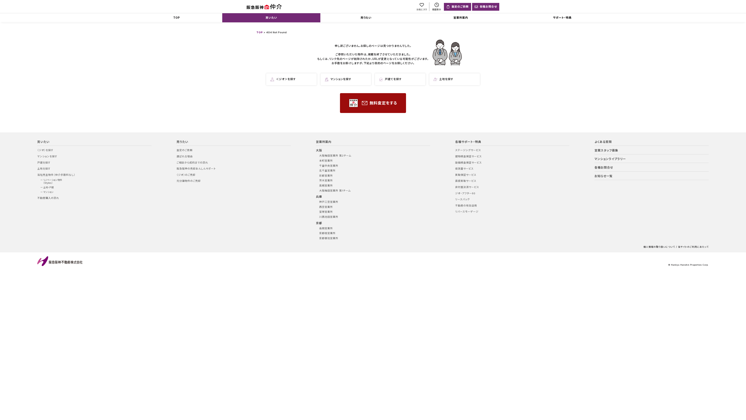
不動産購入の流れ (48, 198)
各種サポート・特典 (468, 142)
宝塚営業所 (326, 211)
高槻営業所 (326, 185)
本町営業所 (326, 160)
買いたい (271, 17)
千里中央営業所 (328, 165)
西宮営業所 (326, 207)
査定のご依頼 (185, 150)
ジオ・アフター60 (465, 193)
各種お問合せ (603, 167)
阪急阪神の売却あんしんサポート (196, 168)
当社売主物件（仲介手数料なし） (56, 174)
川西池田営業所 (328, 216)
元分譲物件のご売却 (189, 180)
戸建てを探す (393, 79)
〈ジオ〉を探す (45, 150)
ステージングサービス (468, 150)
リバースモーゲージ (466, 211)
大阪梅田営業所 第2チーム (335, 155)
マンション (48, 192)
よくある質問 (603, 142)
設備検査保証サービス (468, 162)
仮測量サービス (464, 168)
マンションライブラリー (610, 159)
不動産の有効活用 (466, 205)
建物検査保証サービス (468, 156)
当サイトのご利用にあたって (693, 247)
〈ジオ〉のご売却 (186, 174)
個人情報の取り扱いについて (659, 247)
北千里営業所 (327, 170)
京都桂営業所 (327, 233)
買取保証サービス (465, 174)
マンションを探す (340, 79)
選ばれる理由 (185, 156)
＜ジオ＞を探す (286, 79)
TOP (176, 17)
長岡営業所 (326, 228)
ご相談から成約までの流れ (192, 162)
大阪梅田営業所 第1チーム (335, 190)
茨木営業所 (326, 180)
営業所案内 (460, 17)
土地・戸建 (48, 187)
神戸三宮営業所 (328, 201)
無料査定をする (383, 103)
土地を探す (446, 79)
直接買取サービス (465, 180)
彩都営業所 (326, 175)
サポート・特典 (562, 17)
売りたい (366, 17)
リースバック (462, 199)
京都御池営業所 (328, 238)
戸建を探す (44, 162)
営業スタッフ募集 (606, 150)
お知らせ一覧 (603, 176)
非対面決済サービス (467, 187)
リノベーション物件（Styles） (52, 181)
